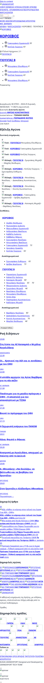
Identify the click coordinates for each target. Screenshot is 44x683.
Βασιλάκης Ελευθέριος (16, 291)
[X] (20, 653)
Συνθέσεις (16, 121)
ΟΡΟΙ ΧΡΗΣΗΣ (18, 656)
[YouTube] (15, 653)
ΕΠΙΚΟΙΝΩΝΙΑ (6, 656)
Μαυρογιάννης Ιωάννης (16, 285)
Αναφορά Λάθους (6, 328)
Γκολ (9, 121)
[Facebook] (3, 653)
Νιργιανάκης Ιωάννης (15, 226)
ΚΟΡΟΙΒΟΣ (9, 36)
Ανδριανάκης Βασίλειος (16, 231)
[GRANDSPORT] (7, 4)
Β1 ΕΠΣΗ (31, 7)
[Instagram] (9, 653)
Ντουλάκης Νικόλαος (15, 283)
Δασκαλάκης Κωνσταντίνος (18, 315)
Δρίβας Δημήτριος (14, 264)
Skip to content (6, 1)
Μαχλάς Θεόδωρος (14, 321)
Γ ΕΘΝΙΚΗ (8, 7)
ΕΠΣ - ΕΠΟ (9, 9)
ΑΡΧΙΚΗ (3, 26)
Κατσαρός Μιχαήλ (14, 280)
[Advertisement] (22, 101)
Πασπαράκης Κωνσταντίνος (18, 299)
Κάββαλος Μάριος (14, 237)
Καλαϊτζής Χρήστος (14, 277)
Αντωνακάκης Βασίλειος (16, 242)
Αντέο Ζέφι (11, 297)
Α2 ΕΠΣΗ (23, 7)
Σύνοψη (3, 121)
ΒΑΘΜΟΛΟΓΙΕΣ (19, 9)
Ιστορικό (25, 121)
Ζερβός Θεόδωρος (14, 223)
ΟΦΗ (2, 7)
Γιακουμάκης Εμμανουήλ (18, 43)
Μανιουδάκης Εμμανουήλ (17, 228)
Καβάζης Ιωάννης (13, 234)
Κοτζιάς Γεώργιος (15, 47)
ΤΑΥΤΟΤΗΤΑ (30, 656)
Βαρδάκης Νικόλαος (15, 313)
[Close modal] (1, 668)
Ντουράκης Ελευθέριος (18, 66)
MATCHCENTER (14, 26)
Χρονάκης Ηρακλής (14, 248)
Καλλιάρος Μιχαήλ (14, 302)
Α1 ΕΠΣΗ (16, 7)
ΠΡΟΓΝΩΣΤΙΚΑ (32, 9)
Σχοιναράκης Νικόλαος (16, 240)
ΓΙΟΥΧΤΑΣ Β (7, 60)
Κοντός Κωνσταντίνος (15, 318)
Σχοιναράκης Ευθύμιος (16, 261)
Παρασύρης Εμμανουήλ (16, 274)
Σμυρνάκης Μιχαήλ (14, 288)
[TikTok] (26, 653)
